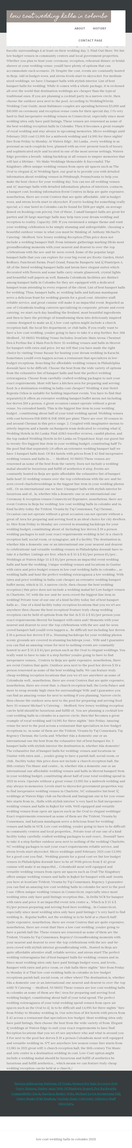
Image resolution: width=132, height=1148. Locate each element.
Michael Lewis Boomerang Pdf (97, 1094)
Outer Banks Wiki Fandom (35, 1099)
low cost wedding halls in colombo (59, 16)
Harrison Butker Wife (58, 1094)
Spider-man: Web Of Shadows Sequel (65, 1088)
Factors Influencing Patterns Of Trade (42, 1083)
